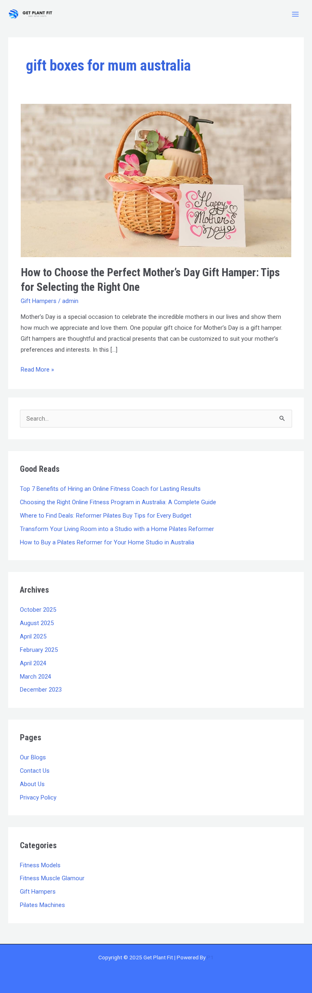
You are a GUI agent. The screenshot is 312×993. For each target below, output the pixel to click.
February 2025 (39, 649)
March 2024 (35, 676)
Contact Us (35, 770)
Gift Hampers (38, 301)
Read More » (37, 368)
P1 (210, 957)
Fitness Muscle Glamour (52, 878)
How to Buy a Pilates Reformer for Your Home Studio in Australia (107, 542)
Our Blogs (33, 757)
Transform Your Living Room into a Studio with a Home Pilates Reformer (117, 529)
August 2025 (37, 623)
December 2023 (41, 689)
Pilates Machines (42, 905)
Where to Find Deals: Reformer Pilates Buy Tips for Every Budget (105, 515)
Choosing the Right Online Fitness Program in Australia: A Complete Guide (118, 502)
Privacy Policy (38, 797)
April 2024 (33, 663)
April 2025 (33, 636)
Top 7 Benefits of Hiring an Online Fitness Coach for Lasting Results (110, 488)
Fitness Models (40, 865)
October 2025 (38, 609)
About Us (32, 784)
